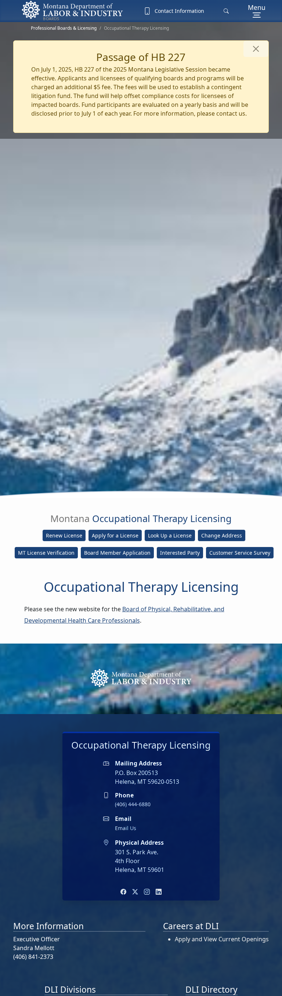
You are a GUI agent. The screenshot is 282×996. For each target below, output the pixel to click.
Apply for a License (115, 535)
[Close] (255, 49)
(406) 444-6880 (133, 804)
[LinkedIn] (159, 892)
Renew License (64, 535)
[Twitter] (135, 892)
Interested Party (180, 552)
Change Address (221, 535)
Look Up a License (170, 535)
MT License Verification (46, 552)
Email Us (125, 828)
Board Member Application (117, 552)
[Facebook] (123, 892)
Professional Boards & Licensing (64, 28)
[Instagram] (147, 892)
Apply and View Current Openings (222, 939)
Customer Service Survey (239, 552)
